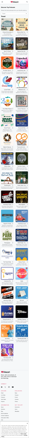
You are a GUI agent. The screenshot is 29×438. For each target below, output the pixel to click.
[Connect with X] (5, 387)
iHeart (2, 393)
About (2, 407)
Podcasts (3, 397)
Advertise (3, 409)
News (16, 393)
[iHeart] (14, 2)
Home (16, 409)
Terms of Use (23, 433)
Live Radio (3, 395)
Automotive (17, 407)
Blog (2, 411)
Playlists (3, 401)
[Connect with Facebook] (1, 387)
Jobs (2, 419)
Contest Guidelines (5, 415)
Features (16, 395)
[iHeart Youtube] (13, 387)
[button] (12, 32)
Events (16, 397)
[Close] (27, 423)
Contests (17, 399)
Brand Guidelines (4, 413)
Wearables (17, 411)
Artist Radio (3, 399)
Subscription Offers (5, 417)
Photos (16, 401)
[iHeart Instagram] (9, 387)
